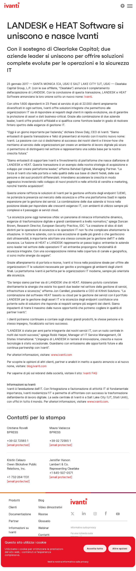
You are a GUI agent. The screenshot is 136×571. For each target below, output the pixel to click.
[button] (129, 6)
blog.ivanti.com (37, 366)
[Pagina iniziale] (11, 5)
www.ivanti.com (61, 354)
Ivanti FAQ (90, 373)
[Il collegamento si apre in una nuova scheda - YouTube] (118, 514)
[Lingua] (122, 6)
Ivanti (88, 96)
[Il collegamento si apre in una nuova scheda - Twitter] (72, 514)
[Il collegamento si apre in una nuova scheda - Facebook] (106, 514)
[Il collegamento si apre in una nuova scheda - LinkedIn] (84, 514)
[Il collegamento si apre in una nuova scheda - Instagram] (95, 514)
